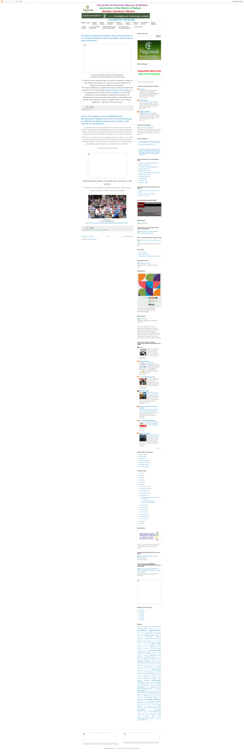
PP (155, 701)
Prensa (139, 702)
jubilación (116, 92)
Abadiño (140, 628)
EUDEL (144, 668)
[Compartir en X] (89, 107)
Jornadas (158, 682)
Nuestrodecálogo (102, 23)
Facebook (155, 671)
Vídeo (159, 716)
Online (138, 695)
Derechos (139, 658)
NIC (148, 694)
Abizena (153, 628)
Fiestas (139, 673)
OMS (155, 694)
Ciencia (151, 648)
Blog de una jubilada (144, 433)
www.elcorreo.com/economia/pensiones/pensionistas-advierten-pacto (106, 223)
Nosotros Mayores (144, 361)
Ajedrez (159, 632)
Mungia (155, 688)
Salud (159, 704)
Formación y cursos (136, 23)
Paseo (159, 697)
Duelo (160, 658)
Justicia (159, 684)
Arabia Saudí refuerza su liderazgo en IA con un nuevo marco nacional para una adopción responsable (148, 411)
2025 (140, 475)
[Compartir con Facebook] (91, 107)
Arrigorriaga (142, 458)
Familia (159, 671)
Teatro (148, 711)
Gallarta (159, 673)
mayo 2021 (143, 509)
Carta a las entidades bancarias (147, 144)
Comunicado (93, 229)
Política (152, 701)
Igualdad (139, 680)
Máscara (147, 687)
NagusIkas (139, 694)
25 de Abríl (141, 618)
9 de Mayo (141, 614)
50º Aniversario (142, 178)
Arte (142, 635)
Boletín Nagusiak (128, 23)
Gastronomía (147, 675)
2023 (140, 480)
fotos (156, 673)
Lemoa (148, 685)
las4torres (142, 89)
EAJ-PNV (159, 660)
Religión (139, 704)
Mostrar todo (158, 448)
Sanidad (139, 706)
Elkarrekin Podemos (156, 663)
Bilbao (88, 229)
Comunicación (155, 650)
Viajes (153, 716)
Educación (151, 662)
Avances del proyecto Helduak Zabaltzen (149, 101)
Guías (159, 676)
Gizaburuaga (140, 676)
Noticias (152, 694)
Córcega (146, 655)
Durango (147, 660)
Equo (142, 667)
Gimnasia (159, 675)
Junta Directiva (153, 683)
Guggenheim (155, 676)
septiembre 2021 (144, 493)
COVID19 (139, 657)
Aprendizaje (158, 633)
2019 (140, 523)
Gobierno (145, 676)
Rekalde (159, 702)
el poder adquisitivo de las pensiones (118, 90)
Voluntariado (158, 718)
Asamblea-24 (140, 638)
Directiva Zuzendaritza (119, 23)
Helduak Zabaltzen (153, 23)
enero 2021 (143, 518)
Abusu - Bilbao (142, 456)
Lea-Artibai (139, 685)
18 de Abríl (141, 619)
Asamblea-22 (149, 637)
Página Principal (85, 22)
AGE (150, 632)
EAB (153, 660)
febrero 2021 (143, 516)
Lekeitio (145, 685)
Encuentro (140, 665)
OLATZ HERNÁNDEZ (107, 221)
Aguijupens (154, 632)
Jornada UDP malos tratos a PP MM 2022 (149, 172)
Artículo (146, 635)
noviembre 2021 (144, 488)
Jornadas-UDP (140, 683)
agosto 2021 (143, 495)
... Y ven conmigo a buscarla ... (147, 377)
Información (156, 680)
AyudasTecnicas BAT (152, 640)
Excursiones (144, 671)
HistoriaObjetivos (94, 23)
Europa (154, 668)
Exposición (150, 671)
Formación (144, 673)
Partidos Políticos (152, 697)
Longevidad (158, 685)
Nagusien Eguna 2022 (144, 174)
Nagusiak (141, 691)
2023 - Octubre (142, 252)
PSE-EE (143, 702)
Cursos (153, 657)
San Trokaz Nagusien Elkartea (147, 420)
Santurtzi (145, 706)
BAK (160, 640)
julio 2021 (143, 505)
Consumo (159, 653)
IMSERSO (146, 680)
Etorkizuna (158, 667)
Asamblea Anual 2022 (144, 176)
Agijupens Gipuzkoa (144, 111)
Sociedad (141, 710)
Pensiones (89, 109)
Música (159, 688)
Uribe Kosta (158, 714)
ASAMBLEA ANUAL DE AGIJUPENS (147, 113)
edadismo (146, 662)
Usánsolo (139, 716)
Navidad (144, 694)
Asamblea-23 (158, 636)
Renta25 (143, 704)
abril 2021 (143, 511)
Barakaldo (149, 641)
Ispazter (148, 682)
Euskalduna (146, 670)
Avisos (144, 640)
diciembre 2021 (144, 486)
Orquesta (154, 695)
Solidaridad (157, 710)
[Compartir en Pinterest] (93, 107)
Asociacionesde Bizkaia (110, 23)
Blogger (137, 748)
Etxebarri (139, 668)
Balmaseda (139, 641)
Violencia (151, 718)
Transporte (146, 713)
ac (160, 628)
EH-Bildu (157, 662)
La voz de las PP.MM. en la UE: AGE (94, 27)
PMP (144, 701)
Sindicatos (158, 707)
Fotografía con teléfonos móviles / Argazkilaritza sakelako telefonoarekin (152, 423)
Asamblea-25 (146, 638)
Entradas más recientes (88, 236)
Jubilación (147, 683)
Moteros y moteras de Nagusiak (147, 194)
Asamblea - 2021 (143, 180)
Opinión (146, 695)
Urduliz (152, 714)
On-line (159, 694)
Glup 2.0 (141, 347)
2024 (140, 478)
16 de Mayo (142, 612)
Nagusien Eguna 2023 (144, 169)
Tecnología (153, 711)
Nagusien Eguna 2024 (144, 165)
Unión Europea (141, 714)
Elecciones (148, 663)
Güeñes (150, 676)
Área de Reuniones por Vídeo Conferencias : (125, 27)
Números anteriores (144, 254)
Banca (144, 641)
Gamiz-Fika (139, 675)
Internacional (141, 682)
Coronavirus (153, 655)
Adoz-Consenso (144, 632)
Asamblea (151, 635)
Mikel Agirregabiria (144, 391)
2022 (140, 482)
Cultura (148, 657)
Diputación (146, 659)
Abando (145, 628)
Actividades (142, 630)
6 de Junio (141, 610)
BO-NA (152, 645)
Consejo (159, 652)
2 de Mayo (141, 616)
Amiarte (143, 633)
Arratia (138, 635)
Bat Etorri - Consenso (142, 643)
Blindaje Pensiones (141, 645)
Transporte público (153, 713)
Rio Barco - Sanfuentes (145, 462)
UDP (159, 713)
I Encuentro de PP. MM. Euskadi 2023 (148, 167)
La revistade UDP (83, 27)
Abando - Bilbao (143, 454)
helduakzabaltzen (147, 678)
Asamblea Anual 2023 (144, 170)
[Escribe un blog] (88, 107)
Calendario (158, 645)
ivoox (153, 682)
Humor (159, 678)
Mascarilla (153, 687)
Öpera (141, 695)
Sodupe (150, 710)
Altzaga (139, 633)
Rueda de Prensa (150, 704)
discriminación (153, 659)
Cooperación (140, 655)
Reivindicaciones (153, 702)
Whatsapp (139, 719)
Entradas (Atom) (93, 239)
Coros (159, 655)
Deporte (159, 657)
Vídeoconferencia (142, 718)
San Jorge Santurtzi (144, 464)
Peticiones (139, 701)
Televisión (159, 711)
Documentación (138, 26)
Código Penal (145, 650)
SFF (143, 707)
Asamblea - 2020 (143, 182)
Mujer (151, 688)
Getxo (153, 675)
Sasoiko (159, 706)
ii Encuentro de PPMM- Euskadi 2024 (148, 163)
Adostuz (139, 632)
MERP (139, 688)
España (150, 667)
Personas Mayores (153, 699)
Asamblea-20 (158, 635)
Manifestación (140, 687)
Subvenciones (140, 711)
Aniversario (148, 633)
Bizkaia (159, 643)
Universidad (147, 714)
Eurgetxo (149, 668)
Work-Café (145, 719)
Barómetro (154, 641)
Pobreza (147, 701)
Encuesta (146, 665)
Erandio (146, 667)
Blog (148, 645)
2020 (140, 521)
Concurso (148, 652)
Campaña (139, 646)
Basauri (159, 641)
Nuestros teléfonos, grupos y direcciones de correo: (109, 27)
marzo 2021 (143, 514)
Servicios (139, 707)
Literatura (153, 685)
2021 (140, 484)
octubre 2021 (143, 491)
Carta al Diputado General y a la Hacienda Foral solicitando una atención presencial (150, 142)
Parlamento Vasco (143, 697)
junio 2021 (143, 507)
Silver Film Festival (150, 707)
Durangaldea (140, 660)
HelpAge (155, 678)
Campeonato (145, 646)
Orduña (149, 695)
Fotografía (151, 673)
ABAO (149, 628)
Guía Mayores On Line (144, 23)
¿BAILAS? (149, 378)
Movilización (99, 229)
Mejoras (159, 687)
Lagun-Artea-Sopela (144, 460)
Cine (154, 648)
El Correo (142, 663)
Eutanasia (139, 671)
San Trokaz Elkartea (144, 466)
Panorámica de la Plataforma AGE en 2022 (150, 256)
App (153, 633)
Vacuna (146, 716)
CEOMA (159, 646)
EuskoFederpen (143, 100)
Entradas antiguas (128, 236)
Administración (155, 630)
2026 (140, 473)
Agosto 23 (149, 348)
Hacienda (139, 678)
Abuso (157, 628)
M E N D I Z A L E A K (144, 196)
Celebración (153, 646)
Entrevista (151, 665)
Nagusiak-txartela (149, 690)
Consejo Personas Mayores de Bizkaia (146, 653)
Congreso (154, 652)
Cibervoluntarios (145, 648)
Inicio (108, 236)
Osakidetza (158, 695)
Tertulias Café (140, 713)
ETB (154, 667)
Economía (140, 662)
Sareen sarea (152, 706)
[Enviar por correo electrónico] (86, 107)
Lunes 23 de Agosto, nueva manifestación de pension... (148, 501)
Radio (147, 702)
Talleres (145, 711)
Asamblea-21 (140, 636)
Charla (139, 648)
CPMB (144, 657)
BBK (150, 643)
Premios (159, 701)
